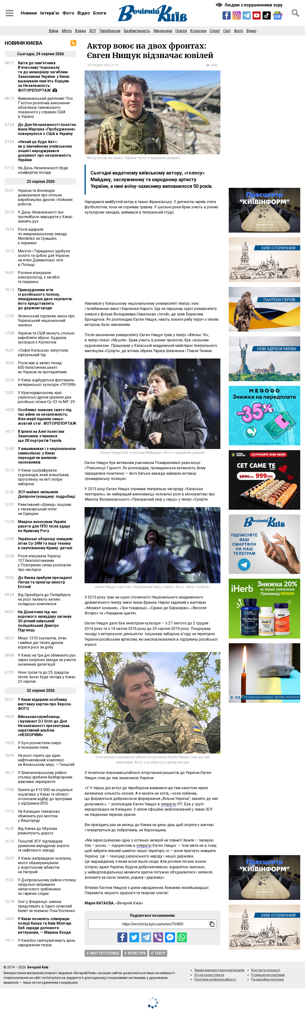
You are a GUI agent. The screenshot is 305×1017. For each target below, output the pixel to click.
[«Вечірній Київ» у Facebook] (227, 15)
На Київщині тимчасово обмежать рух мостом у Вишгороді (39, 816)
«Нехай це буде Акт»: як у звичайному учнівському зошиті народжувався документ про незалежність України (45, 151)
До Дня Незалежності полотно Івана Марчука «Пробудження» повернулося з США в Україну (47, 129)
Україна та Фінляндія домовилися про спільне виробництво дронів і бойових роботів (45, 197)
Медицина (162, 31)
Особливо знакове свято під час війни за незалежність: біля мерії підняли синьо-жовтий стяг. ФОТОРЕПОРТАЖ (47, 417)
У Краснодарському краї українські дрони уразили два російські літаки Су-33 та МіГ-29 (46, 397)
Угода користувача (209, 975)
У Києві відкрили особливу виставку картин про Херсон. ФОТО (45, 704)
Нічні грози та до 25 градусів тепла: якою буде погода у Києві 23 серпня (46, 677)
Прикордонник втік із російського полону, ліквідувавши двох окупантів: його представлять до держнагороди (45, 299)
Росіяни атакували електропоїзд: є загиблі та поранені (39, 277)
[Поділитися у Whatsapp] (182, 937)
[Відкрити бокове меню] (9, 13)
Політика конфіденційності (215, 979)
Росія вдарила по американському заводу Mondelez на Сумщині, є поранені (42, 236)
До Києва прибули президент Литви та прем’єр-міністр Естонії (45, 582)
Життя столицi (104, 953)
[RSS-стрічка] (73, 43)
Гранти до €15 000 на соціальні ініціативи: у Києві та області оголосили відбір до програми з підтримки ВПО (45, 797)
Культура (198, 31)
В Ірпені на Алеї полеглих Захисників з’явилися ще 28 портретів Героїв (41, 436)
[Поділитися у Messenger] (170, 937)
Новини (29, 13)
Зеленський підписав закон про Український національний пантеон (46, 320)
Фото (68, 13)
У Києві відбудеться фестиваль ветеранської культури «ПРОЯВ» (47, 382)
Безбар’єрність (137, 31)
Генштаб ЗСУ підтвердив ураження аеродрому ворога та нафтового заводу (43, 845)
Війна (53, 31)
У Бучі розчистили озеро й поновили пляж (39, 745)
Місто (67, 31)
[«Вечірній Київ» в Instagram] (237, 15)
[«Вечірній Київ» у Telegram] (247, 15)
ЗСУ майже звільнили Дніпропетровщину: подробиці (46, 494)
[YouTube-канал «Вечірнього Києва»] (257, 15)
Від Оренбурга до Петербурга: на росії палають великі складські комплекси (44, 599)
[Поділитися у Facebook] (122, 937)
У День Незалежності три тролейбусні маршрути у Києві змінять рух (45, 217)
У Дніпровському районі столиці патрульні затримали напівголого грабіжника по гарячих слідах (47, 887)
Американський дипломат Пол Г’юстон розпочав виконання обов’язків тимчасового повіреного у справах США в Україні (45, 107)
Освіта (181, 31)
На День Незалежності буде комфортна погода (43, 170)
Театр (159, 953)
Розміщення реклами (268, 975)
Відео (83, 13)
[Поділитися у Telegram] (146, 937)
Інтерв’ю (49, 13)
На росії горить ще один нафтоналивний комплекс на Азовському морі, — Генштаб (46, 760)
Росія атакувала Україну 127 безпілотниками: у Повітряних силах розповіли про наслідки (44, 563)
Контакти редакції (265, 970)
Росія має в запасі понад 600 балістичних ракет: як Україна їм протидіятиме (42, 367)
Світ (227, 31)
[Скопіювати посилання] (212, 924)
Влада (80, 31)
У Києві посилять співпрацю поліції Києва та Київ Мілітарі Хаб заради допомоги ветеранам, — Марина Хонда (44, 926)
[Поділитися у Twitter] (134, 937)
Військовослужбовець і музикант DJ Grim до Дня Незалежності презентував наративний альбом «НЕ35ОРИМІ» (44, 725)
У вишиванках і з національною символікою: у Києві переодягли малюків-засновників (47, 455)
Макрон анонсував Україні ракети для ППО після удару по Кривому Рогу (44, 526)
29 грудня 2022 (98, 65)
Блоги (99, 13)
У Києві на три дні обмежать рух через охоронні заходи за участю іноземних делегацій (47, 660)
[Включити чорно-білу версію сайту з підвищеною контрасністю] (249, 5)
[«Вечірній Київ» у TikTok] (267, 15)
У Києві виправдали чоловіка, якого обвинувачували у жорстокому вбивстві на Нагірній (44, 865)
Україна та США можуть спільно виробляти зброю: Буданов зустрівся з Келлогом (46, 337)
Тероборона (109, 31)
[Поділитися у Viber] (158, 937)
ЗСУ (92, 31)
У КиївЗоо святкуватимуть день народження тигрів (46, 942)
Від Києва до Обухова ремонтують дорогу (37, 830)
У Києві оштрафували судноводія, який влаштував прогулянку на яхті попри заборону (43, 477)
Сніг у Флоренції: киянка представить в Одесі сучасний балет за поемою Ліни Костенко (46, 906)
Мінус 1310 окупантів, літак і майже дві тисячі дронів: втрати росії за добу (42, 642)
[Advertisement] (152, 258)
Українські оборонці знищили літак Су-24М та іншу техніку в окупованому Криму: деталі (45, 543)
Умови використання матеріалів (219, 970)
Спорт (215, 31)
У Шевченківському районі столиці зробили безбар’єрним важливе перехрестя (45, 777)
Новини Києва (23, 43)
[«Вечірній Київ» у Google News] (278, 15)
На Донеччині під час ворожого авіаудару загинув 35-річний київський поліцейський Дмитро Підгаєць (44, 621)
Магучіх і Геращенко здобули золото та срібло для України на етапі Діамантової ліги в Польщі (44, 258)
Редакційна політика (267, 979)
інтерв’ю (168, 804)
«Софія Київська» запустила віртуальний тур (43, 352)
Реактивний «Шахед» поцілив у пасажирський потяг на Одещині (44, 509)
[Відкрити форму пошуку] (295, 13)
